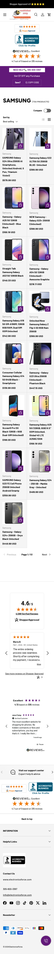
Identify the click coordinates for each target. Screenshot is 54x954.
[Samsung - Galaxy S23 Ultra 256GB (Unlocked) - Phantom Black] (40, 354)
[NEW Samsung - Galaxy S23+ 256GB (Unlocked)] (40, 198)
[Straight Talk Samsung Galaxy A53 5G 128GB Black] (13, 250)
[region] (27, 726)
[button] (49, 14)
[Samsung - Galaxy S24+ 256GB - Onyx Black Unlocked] (13, 513)
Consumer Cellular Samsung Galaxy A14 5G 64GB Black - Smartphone (13, 378)
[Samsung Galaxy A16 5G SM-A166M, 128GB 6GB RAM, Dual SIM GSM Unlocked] (13, 302)
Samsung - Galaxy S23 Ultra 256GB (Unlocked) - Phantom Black (38, 378)
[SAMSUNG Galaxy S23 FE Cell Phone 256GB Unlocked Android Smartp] (13, 461)
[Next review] (47, 653)
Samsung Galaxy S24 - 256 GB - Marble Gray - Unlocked (40, 484)
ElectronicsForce (15, 947)
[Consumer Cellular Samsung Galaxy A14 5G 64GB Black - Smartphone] (13, 354)
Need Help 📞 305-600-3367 (27, 70)
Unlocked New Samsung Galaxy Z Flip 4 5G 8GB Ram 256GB (39, 326)
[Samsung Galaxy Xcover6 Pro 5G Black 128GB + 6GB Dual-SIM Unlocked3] (13, 406)
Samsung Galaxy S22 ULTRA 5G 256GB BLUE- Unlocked (40, 161)
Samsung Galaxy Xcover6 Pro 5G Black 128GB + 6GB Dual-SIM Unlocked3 (13, 429)
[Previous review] (6, 653)
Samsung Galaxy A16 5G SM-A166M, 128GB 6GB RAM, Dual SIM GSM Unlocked (13, 326)
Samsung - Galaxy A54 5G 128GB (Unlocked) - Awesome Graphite (39, 274)
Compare (37, 110)
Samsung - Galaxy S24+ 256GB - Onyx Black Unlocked (12, 535)
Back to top (27, 819)
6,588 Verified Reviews (27, 614)
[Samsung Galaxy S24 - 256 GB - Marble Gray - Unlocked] (40, 461)
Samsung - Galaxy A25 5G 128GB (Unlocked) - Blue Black (11, 222)
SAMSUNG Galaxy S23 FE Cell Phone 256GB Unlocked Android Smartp (12, 485)
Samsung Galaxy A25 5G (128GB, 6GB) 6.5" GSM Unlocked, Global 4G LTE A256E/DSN (40, 431)
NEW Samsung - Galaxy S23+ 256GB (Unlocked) (39, 220)
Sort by (6, 117)
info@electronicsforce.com (17, 894)
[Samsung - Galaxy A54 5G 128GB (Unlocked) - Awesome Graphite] (40, 250)
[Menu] (5, 14)
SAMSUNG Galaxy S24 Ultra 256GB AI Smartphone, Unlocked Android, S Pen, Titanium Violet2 (13, 166)
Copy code (33, 82)
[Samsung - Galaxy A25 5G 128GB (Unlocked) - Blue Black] (13, 198)
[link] (11, 554)
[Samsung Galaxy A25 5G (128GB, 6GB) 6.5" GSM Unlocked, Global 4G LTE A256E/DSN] (40, 406)
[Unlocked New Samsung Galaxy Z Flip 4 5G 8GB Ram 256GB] (40, 302)
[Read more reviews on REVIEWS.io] (36, 750)
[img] (27, 609)
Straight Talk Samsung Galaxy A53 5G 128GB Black (13, 272)
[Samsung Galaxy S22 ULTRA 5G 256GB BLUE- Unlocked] (40, 139)
